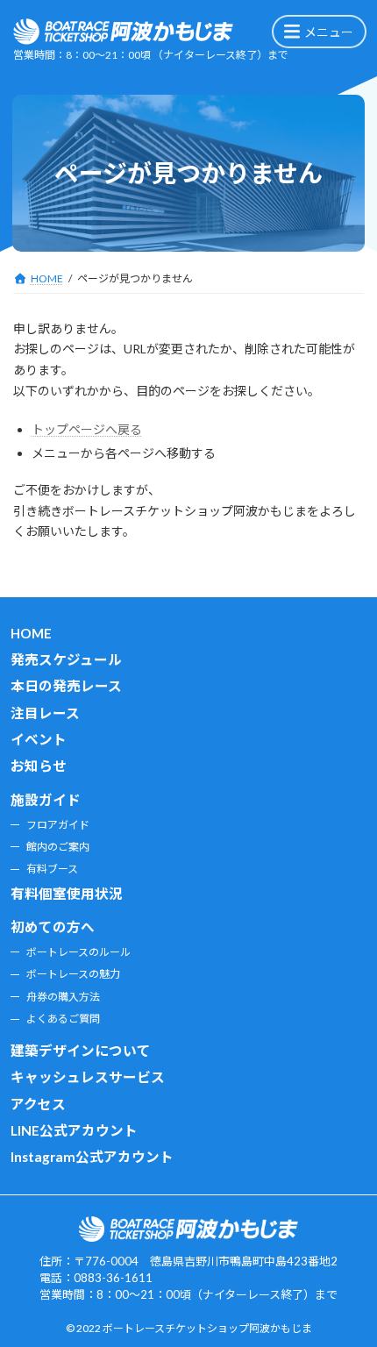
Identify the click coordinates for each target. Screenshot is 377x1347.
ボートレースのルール (78, 952)
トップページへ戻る (87, 429)
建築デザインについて (81, 1050)
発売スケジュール (66, 659)
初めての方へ (53, 928)
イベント (39, 739)
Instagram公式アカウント (92, 1157)
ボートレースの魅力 (73, 973)
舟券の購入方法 (63, 996)
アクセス (38, 1104)
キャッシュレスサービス (88, 1077)
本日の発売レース (66, 686)
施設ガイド (46, 800)
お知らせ (39, 766)
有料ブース (52, 868)
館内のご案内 (57, 846)
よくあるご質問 (63, 1018)
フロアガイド (57, 824)
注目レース (45, 713)
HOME (31, 634)
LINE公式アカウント (74, 1130)
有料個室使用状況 (67, 894)
